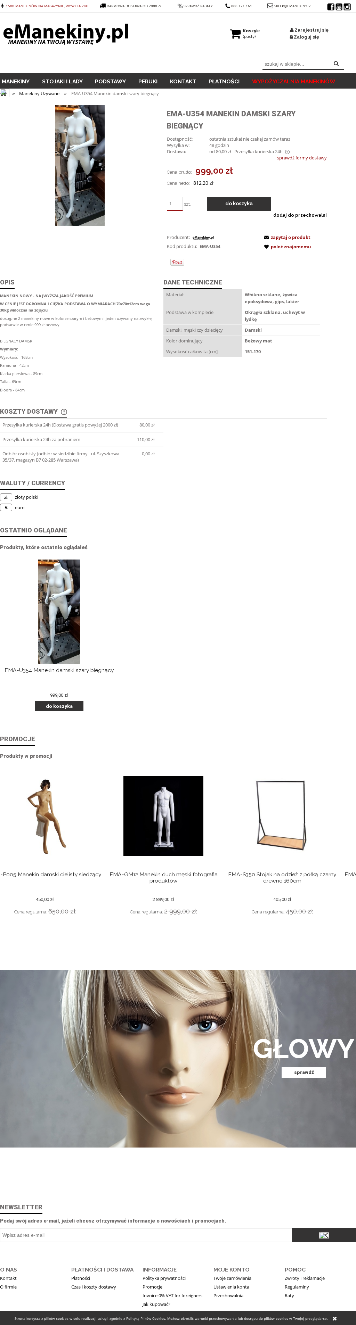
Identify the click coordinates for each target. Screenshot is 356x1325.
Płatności (80, 1278)
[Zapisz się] (324, 1235)
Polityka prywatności (164, 1278)
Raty (289, 1295)
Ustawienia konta (231, 1287)
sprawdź (304, 1072)
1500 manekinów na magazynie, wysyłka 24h (47, 5)
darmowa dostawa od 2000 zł (135, 5)
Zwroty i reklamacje (305, 1278)
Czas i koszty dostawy (93, 1287)
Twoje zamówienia (232, 1278)
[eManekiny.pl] (203, 237)
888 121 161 (241, 5)
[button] (286, 237)
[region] (178, 1059)
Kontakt (8, 1278)
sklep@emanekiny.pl (293, 5)
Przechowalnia (228, 1295)
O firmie (8, 1287)
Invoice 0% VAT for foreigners (172, 1295)
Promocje (152, 1287)
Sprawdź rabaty (198, 5)
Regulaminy (297, 1287)
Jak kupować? (156, 1304)
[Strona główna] (67, 32)
